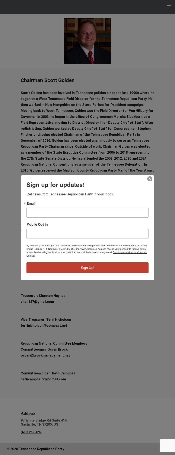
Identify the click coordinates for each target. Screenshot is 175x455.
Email (30, 203)
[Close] (149, 178)
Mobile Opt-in (37, 224)
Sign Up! (87, 267)
